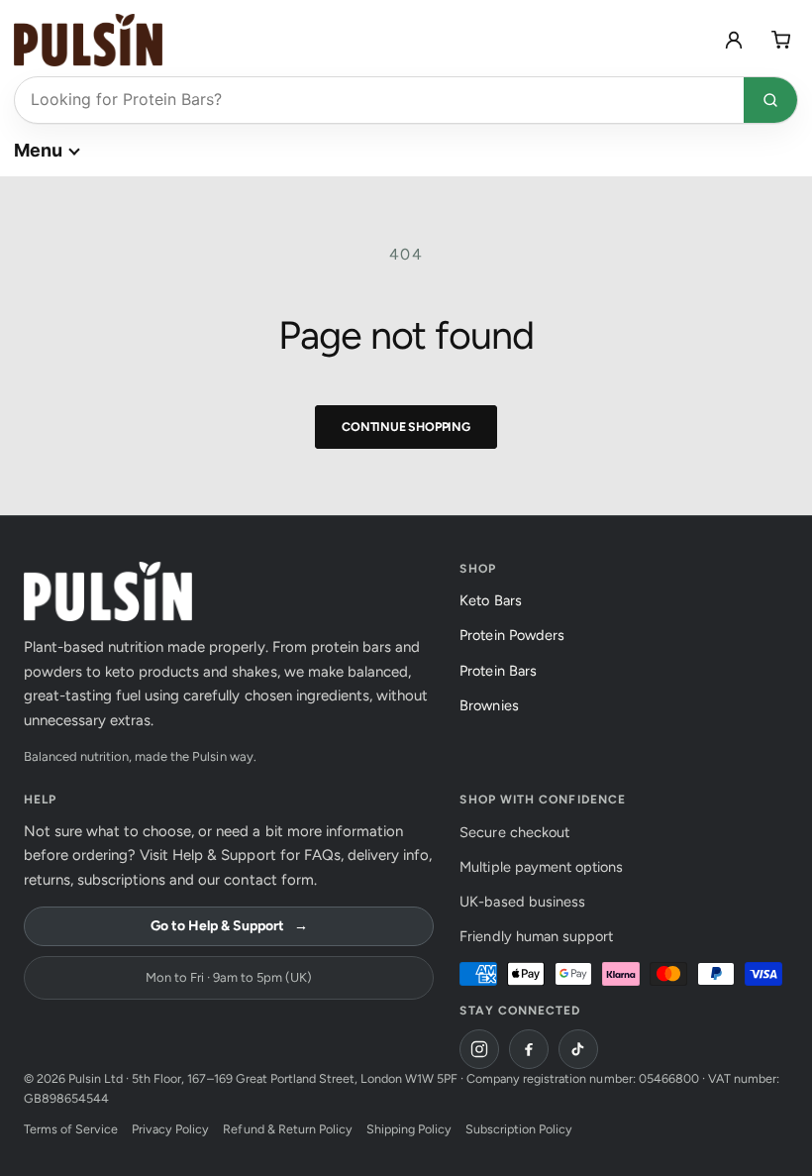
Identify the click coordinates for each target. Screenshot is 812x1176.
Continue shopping (406, 426)
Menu (38, 150)
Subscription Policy (518, 1129)
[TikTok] (578, 1049)
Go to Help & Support (229, 925)
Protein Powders (516, 635)
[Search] (770, 100)
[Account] (734, 39)
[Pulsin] (88, 40)
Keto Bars (495, 600)
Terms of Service (71, 1129)
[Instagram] (479, 1049)
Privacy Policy (170, 1129)
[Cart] (781, 39)
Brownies (494, 705)
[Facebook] (529, 1049)
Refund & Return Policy (287, 1129)
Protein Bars (503, 671)
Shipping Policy (409, 1129)
